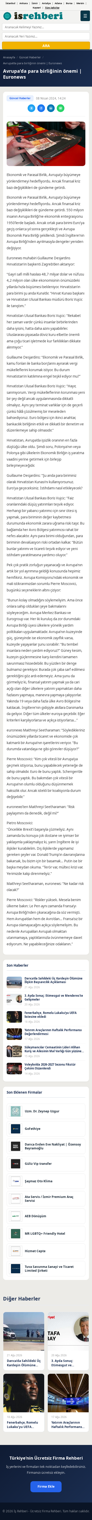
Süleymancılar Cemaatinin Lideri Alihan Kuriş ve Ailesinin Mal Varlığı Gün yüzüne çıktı (53, 1051)
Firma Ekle (46, 1486)
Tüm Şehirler (52, 7)
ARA (46, 45)
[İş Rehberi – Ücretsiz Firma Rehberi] (33, 16)
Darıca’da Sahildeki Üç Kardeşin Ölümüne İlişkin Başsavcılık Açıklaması (54, 980)
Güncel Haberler (30, 57)
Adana (58, 3)
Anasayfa (9, 57)
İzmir (35, 3)
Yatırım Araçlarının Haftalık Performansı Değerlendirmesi (53, 1032)
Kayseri (37, 7)
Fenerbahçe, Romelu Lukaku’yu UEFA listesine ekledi (51, 1015)
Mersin (80, 3)
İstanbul (10, 3)
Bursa (69, 3)
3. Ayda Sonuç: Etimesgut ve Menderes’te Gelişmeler (54, 997)
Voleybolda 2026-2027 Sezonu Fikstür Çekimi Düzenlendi (50, 1066)
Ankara (23, 3)
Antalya (46, 3)
